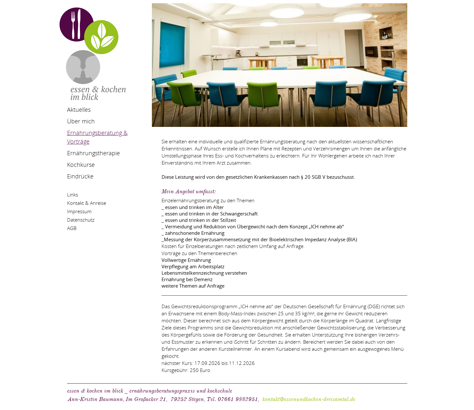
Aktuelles (79, 109)
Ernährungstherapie (93, 153)
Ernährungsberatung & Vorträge (97, 137)
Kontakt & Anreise (86, 203)
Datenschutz (80, 219)
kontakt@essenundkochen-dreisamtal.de (308, 399)
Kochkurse (81, 164)
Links (72, 194)
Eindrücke (80, 176)
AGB (71, 228)
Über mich (81, 121)
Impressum (79, 211)
